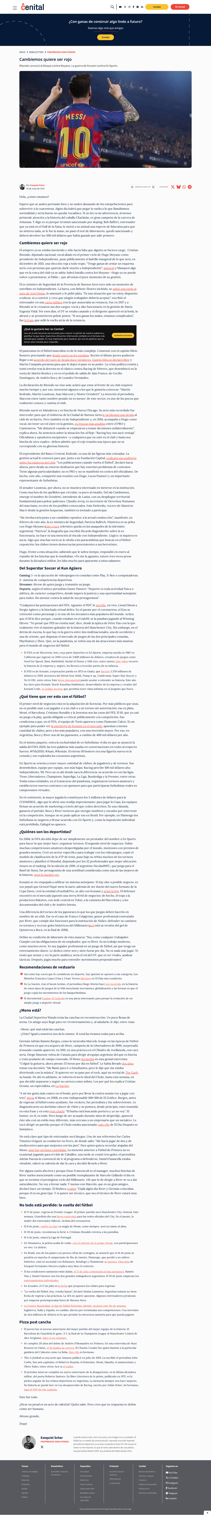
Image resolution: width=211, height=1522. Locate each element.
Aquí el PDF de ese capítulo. (40, 1389)
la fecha (62, 1286)
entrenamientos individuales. (41, 1280)
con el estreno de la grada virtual (92, 1243)
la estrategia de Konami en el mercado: (77, 726)
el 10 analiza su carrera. (61, 1347)
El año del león (86, 1476)
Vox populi (84, 1471)
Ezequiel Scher (37, 185)
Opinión (25, 1493)
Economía (26, 1484)
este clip (104, 1124)
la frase (29, 320)
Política (25, 1497)
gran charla (56, 1111)
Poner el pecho (86, 1484)
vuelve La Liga (48, 1226)
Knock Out (84, 1480)
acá (91, 925)
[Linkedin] (142, 6)
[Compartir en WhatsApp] (184, 187)
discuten (85, 978)
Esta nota (123, 1261)
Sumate (157, 6)
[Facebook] (133, 6)
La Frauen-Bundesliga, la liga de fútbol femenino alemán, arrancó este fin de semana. (75, 1305)
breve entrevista (66, 1216)
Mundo (24, 1488)
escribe (101, 605)
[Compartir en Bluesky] (179, 187)
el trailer (68, 1366)
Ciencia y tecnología (30, 1471)
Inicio (22, 52)
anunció (109, 268)
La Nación (62, 1086)
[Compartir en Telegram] (190, 187)
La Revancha (115, 1483)
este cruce (52, 526)
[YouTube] (120, 6)
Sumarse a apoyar (146, 1476)
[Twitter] (125, 6)
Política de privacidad (148, 1484)
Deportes (25, 1480)
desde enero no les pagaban (70, 355)
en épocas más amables (90, 423)
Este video (122, 661)
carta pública (53, 302)
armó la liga (111, 891)
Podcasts (114, 1466)
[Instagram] (129, 6)
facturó (105, 671)
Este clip (74, 1352)
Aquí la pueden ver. (46, 875)
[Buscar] (112, 7)
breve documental (69, 680)
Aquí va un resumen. (54, 1338)
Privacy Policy (112, 1509)
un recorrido (113, 984)
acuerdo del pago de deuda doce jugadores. (62, 360)
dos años (128, 1063)
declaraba (87, 1059)
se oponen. (111, 1261)
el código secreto (52, 689)
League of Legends (53, 998)
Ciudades (25, 1476)
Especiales (85, 1466)
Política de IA (144, 1488)
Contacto (142, 1480)
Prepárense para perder (61, 52)
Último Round (115, 1479)
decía (30, 1098)
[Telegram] (138, 6)
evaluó (71, 1188)
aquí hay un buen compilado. (48, 1150)
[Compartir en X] (173, 187)
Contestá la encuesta (123, 335)
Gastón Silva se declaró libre (111, 360)
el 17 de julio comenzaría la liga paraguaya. (99, 1271)
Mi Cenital (180, 6)
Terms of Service (123, 1509)
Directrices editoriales (148, 1493)
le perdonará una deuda (118, 415)
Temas (25, 1466)
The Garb (131, 1072)
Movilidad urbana (87, 1493)
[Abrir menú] (15, 8)
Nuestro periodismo (147, 1471)
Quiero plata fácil (87, 1488)
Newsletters (36, 52)
